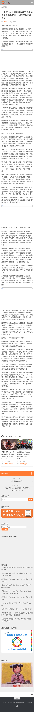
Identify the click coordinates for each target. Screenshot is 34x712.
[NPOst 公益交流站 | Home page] (7, 2)
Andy (5, 22)
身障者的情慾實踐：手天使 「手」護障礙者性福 (16, 609)
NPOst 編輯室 (8, 464)
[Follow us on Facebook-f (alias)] (31, 473)
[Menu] (31, 2)
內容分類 (4, 7)
